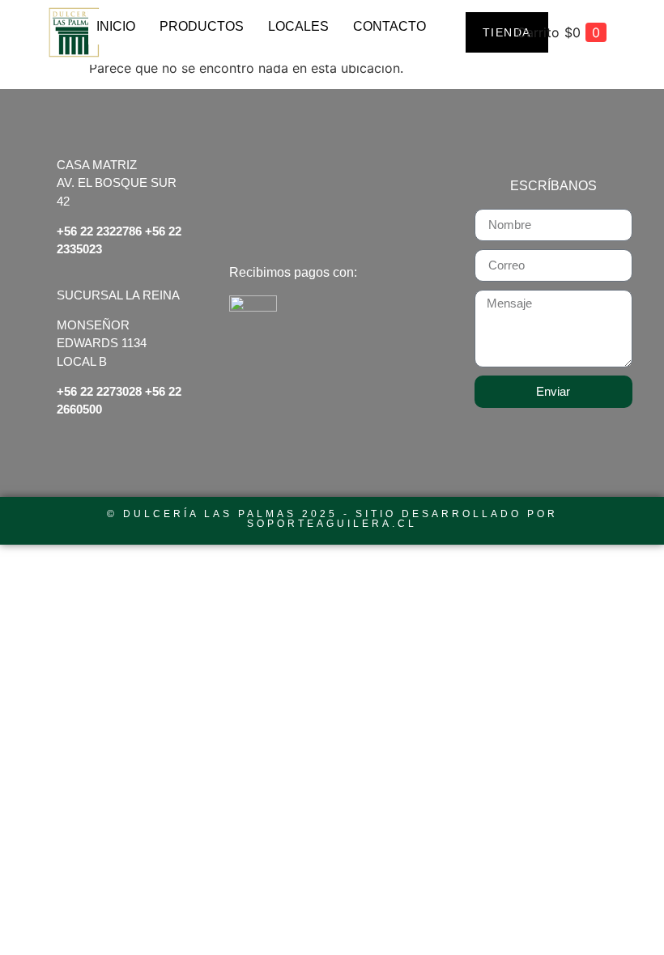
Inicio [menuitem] (115, 26)
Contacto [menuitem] (389, 26)
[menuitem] (201, 36)
